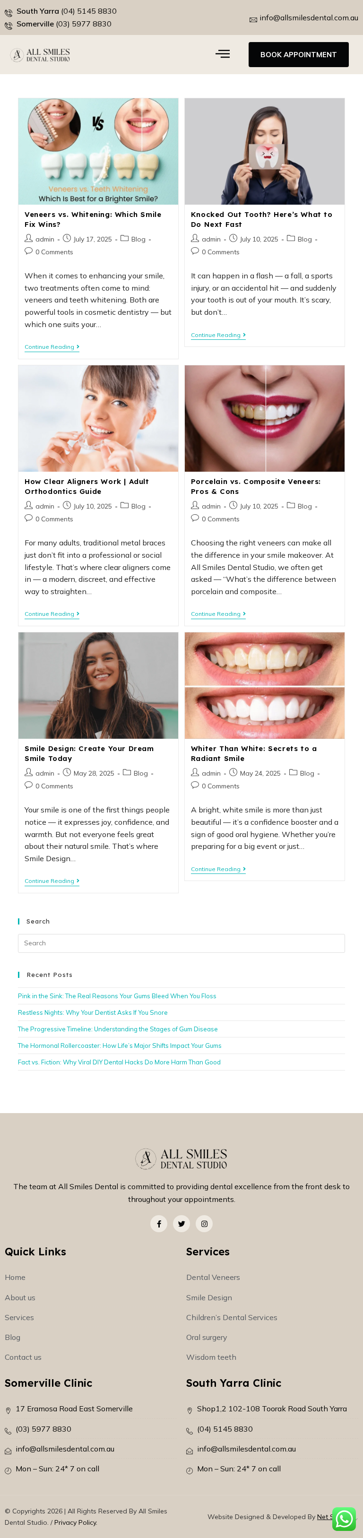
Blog (138, 239)
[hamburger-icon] (222, 55)
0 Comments (54, 252)
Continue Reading (52, 347)
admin (44, 239)
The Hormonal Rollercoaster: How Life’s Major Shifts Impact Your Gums (120, 1045)
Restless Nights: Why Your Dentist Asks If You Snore (93, 1012)
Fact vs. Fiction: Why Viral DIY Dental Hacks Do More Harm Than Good (119, 1062)
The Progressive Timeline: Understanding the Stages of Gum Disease (118, 1029)
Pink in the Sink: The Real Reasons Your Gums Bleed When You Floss (117, 996)
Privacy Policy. (75, 1522)
